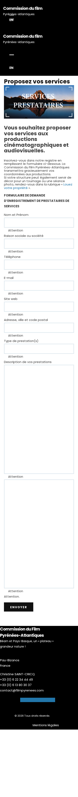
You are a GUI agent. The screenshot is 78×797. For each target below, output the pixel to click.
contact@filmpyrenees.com (22, 690)
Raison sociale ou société (23, 236)
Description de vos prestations (28, 362)
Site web (10, 299)
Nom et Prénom (16, 215)
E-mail (9, 278)
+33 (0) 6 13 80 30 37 (16, 685)
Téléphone (12, 257)
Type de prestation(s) (21, 341)
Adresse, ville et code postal (26, 320)
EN (11, 20)
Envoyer (18, 607)
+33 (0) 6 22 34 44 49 (16, 679)
